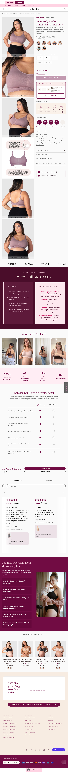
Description (42, 131)
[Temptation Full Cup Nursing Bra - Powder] (58, 649)
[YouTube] (48, 750)
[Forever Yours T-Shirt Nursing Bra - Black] (9, 649)
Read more (40, 145)
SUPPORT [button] (51, 712)
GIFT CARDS (28, 721)
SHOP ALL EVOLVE (7, 718)
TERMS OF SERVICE (53, 726)
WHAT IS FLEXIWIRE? (30, 732)
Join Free (55, 687)
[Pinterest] (35, 750)
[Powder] (43, 668)
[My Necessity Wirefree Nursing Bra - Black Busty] (44, 48)
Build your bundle (50, 95)
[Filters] (4, 486)
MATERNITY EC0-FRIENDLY (9, 726)
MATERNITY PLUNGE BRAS (9, 729)
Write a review (45, 468)
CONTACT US (51, 729)
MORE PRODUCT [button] (7, 712)
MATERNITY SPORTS (8, 735)
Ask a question (45, 472)
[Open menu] (4, 9)
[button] (40, 18)
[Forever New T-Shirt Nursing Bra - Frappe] (25, 649)
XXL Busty (48, 62)
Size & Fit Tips (43, 150)
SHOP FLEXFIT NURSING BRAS (10, 723)
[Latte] (8, 668)
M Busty (47, 58)
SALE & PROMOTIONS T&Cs (55, 723)
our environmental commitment (50, 163)
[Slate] (44, 43)
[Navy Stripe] (55, 43)
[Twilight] (39, 43)
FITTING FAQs (28, 729)
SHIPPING (50, 718)
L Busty (54, 58)
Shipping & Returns (45, 159)
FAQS (49, 715)
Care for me (42, 154)
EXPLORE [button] (27, 712)
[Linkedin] (44, 750)
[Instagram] (39, 750)
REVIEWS (27, 735)
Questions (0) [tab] (50, 480)
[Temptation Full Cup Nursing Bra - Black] (42, 649)
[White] (60, 43)
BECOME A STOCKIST (30, 718)
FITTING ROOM (29, 726)
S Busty (39, 58)
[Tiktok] (31, 750)
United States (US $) (10, 762)
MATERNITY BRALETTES (8, 732)
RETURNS (50, 721)
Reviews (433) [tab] (18, 480)
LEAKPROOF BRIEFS (7, 721)
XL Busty (40, 62)
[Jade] (39, 48)
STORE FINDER (28, 715)
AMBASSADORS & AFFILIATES (32, 723)
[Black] (11, 668)
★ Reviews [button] (66, 387)
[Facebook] (26, 750)
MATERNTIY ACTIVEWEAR (9, 738)
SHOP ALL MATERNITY (8, 715)
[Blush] (49, 43)
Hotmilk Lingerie (9, 758)
